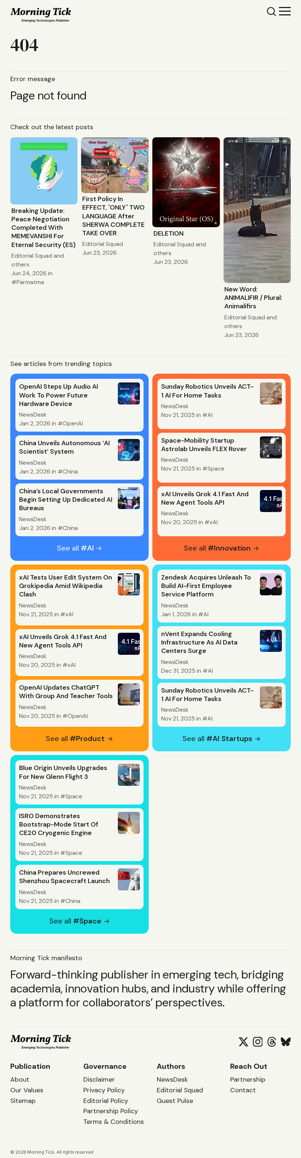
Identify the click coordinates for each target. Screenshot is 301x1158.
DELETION (168, 233)
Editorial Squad (31, 255)
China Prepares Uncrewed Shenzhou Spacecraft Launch (64, 876)
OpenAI (73, 423)
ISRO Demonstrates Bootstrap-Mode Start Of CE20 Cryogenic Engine (58, 824)
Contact (243, 1090)
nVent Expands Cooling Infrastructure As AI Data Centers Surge (199, 642)
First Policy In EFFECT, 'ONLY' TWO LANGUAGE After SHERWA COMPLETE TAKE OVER (113, 216)
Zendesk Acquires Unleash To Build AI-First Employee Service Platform (206, 586)
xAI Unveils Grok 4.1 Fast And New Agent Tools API (205, 498)
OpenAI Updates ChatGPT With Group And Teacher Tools (66, 691)
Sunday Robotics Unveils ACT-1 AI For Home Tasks (207, 390)
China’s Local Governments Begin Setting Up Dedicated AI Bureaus (65, 499)
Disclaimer (99, 1079)
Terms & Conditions (113, 1121)
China (70, 471)
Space (215, 468)
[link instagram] (258, 1042)
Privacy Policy (104, 1090)
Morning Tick (40, 1152)
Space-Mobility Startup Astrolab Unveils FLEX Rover (204, 444)
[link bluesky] (286, 1042)
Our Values (26, 1090)
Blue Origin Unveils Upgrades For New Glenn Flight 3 (63, 772)
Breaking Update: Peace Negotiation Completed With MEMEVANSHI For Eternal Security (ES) (43, 227)
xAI (214, 522)
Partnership (247, 1079)
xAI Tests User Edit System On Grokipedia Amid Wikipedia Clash (65, 586)
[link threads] (272, 1042)
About (19, 1079)
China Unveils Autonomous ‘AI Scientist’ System (64, 447)
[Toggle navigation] (285, 10)
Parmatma (30, 282)
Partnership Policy (110, 1111)
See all (75, 548)
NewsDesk (33, 414)
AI (210, 415)
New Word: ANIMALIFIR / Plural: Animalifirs (253, 298)
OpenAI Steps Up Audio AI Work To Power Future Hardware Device (58, 395)
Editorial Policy (105, 1100)
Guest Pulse (175, 1100)
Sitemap (23, 1100)
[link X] (244, 1042)
